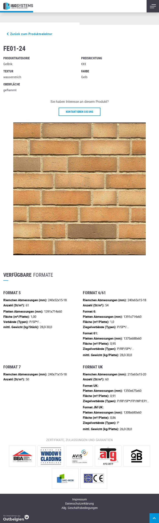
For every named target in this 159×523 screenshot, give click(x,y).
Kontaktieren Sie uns (79, 112)
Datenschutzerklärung (79, 503)
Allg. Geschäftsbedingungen (79, 508)
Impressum (79, 499)
